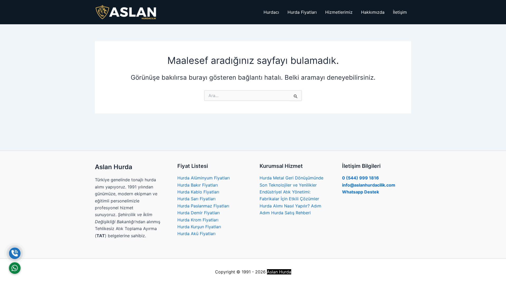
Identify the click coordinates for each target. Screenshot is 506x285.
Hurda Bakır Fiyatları (197, 185)
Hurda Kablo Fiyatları (198, 191)
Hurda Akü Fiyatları (196, 233)
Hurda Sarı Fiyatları (196, 198)
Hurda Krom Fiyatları (197, 219)
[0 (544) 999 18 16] (14, 253)
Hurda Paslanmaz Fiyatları (203, 205)
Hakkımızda (373, 12)
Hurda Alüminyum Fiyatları (203, 177)
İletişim (400, 12)
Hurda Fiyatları (302, 12)
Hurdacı (271, 12)
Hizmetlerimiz (339, 12)
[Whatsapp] (14, 268)
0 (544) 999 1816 (360, 177)
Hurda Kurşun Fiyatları (199, 226)
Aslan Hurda (279, 271)
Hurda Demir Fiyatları (198, 212)
